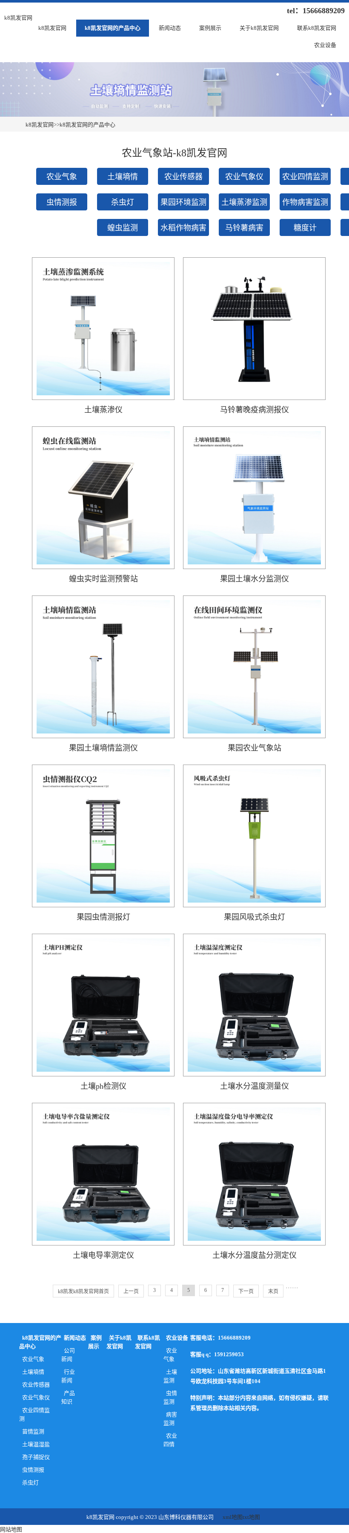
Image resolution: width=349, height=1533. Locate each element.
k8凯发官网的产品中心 (112, 28)
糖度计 (305, 228)
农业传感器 (183, 177)
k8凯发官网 (52, 28)
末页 (273, 1291)
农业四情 (170, 1439)
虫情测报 (61, 202)
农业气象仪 (244, 177)
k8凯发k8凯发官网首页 (83, 1291)
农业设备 (325, 45)
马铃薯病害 (244, 228)
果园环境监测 (183, 202)
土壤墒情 (122, 177)
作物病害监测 (305, 202)
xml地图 (233, 1517)
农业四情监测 (305, 177)
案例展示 (210, 28)
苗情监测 (33, 1431)
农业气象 (61, 177)
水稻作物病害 (183, 228)
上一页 (131, 1291)
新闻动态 (170, 28)
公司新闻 (68, 1354)
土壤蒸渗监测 (244, 202)
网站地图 (11, 1529)
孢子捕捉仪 (36, 1457)
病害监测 (170, 1418)
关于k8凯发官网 (259, 28)
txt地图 (251, 1517)
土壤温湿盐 (36, 1444)
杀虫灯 (122, 202)
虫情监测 (170, 1397)
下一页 (246, 1291)
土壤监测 (170, 1376)
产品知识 (68, 1397)
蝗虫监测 (122, 228)
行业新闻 (68, 1376)
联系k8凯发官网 (316, 28)
